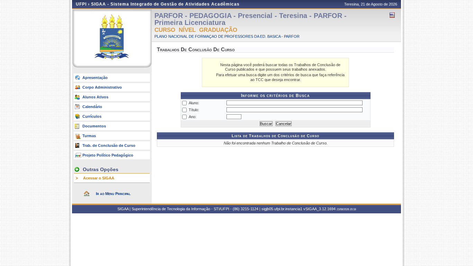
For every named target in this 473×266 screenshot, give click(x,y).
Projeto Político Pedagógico (107, 155)
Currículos (91, 116)
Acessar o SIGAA (98, 178)
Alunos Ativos (95, 97)
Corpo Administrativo (102, 87)
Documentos (94, 126)
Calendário (92, 107)
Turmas (89, 136)
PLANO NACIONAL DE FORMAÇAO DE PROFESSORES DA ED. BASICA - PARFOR (227, 36)
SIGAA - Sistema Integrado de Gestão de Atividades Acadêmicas (165, 4)
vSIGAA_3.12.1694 (319, 209)
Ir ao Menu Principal (113, 194)
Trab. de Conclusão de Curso (108, 145)
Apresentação (95, 78)
